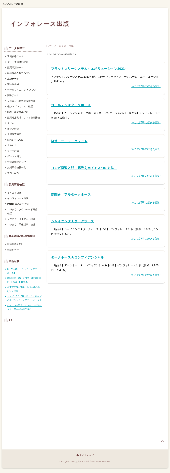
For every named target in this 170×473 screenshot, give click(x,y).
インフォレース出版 (12, 3)
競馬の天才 (13, 250)
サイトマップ (87, 455)
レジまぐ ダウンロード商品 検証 (23, 211)
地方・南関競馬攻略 (17, 112)
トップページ (51, 46)
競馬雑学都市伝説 (16, 162)
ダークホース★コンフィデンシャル (77, 257)
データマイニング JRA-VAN (21, 89)
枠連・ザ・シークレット (69, 141)
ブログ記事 (13, 173)
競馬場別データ (15, 67)
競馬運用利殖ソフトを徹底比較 (23, 117)
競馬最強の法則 (15, 244)
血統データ (13, 78)
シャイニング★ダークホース (72, 221)
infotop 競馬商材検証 (18, 203)
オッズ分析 (13, 128)
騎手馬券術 (13, 84)
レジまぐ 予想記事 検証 (21, 224)
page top (162, 441)
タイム (10, 123)
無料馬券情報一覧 (16, 167)
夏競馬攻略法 (14, 134)
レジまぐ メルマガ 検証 (21, 219)
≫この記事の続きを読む (146, 86)
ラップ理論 (13, 151)
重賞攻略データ (15, 56)
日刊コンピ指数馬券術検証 (21, 100)
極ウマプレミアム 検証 (20, 106)
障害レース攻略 (15, 139)
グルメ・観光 (14, 156)
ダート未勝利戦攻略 (17, 62)
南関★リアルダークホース (71, 194)
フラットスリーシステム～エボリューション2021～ (89, 68)
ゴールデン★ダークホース (71, 105)
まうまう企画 (14, 192)
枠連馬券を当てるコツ (19, 73)
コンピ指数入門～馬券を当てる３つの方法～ (84, 168)
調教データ (13, 95)
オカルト (12, 145)
